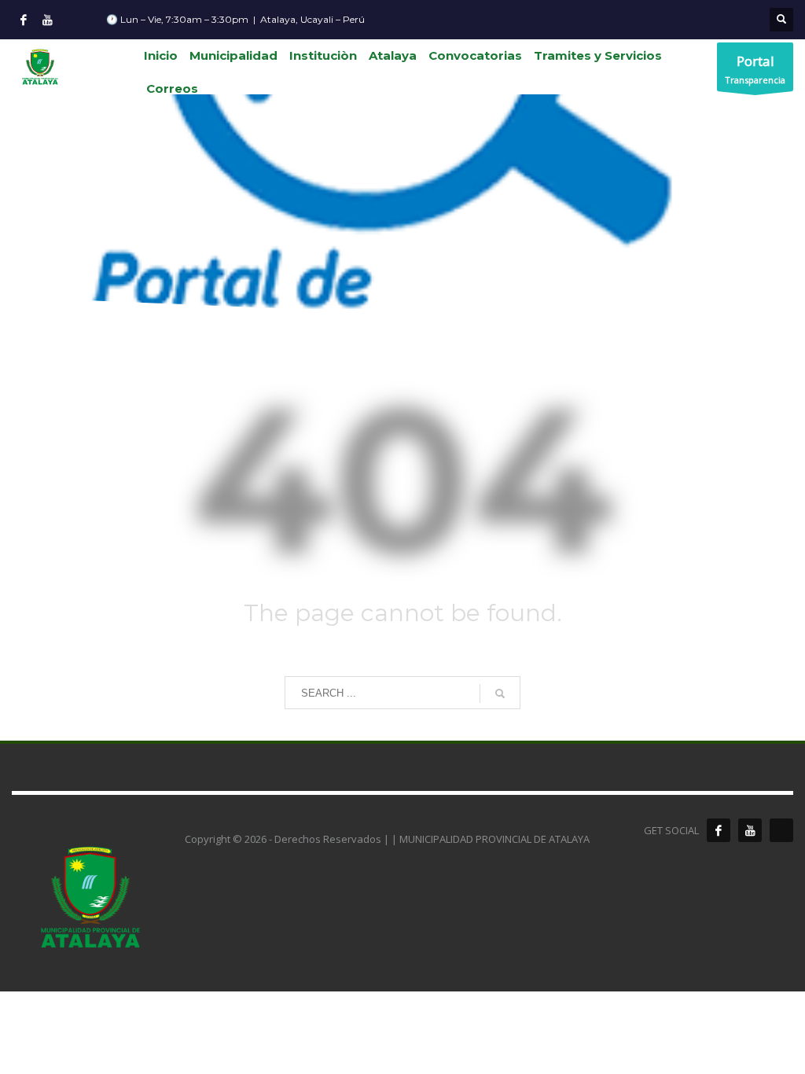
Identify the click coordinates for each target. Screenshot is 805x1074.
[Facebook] (23, 19)
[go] (500, 693)
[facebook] (718, 830)
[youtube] (750, 830)
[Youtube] (47, 19)
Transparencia (755, 69)
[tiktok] (781, 830)
